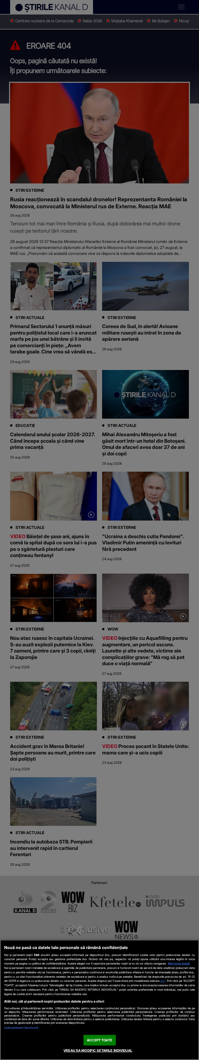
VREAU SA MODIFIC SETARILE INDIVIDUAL (97, 1050)
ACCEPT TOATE (99, 1040)
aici (162, 981)
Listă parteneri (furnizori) (21, 1027)
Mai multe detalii (179, 963)
